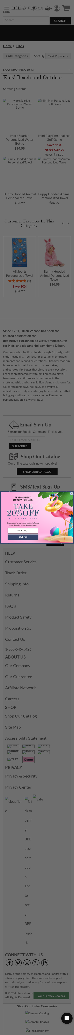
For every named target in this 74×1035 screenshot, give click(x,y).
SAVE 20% (23, 537)
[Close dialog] (71, 493)
